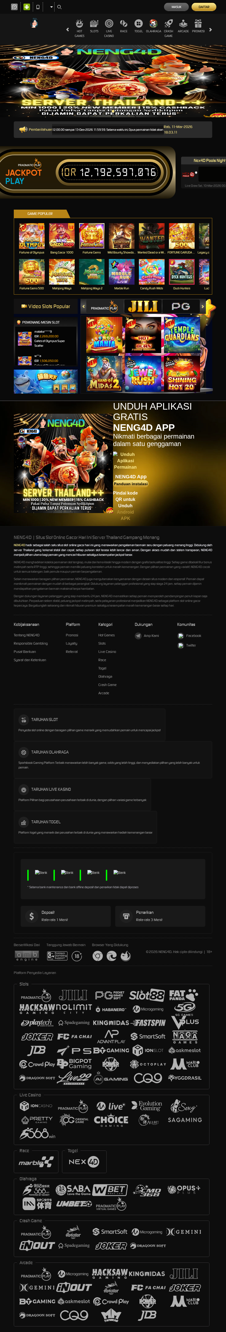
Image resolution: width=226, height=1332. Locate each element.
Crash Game (168, 33)
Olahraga (153, 31)
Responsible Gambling (31, 643)
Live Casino (109, 33)
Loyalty (71, 643)
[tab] (105, 306)
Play (14, 181)
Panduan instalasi (131, 484)
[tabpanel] (113, 81)
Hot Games (79, 33)
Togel (138, 31)
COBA (107, 329)
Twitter (191, 645)
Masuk (176, 7)
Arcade (183, 31)
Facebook (193, 635)
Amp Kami (151, 635)
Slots (94, 31)
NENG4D (19, 545)
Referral (72, 651)
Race (123, 31)
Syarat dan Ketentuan (30, 660)
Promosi (198, 31)
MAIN (35, 235)
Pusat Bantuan (25, 651)
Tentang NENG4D (26, 635)
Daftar (204, 7)
